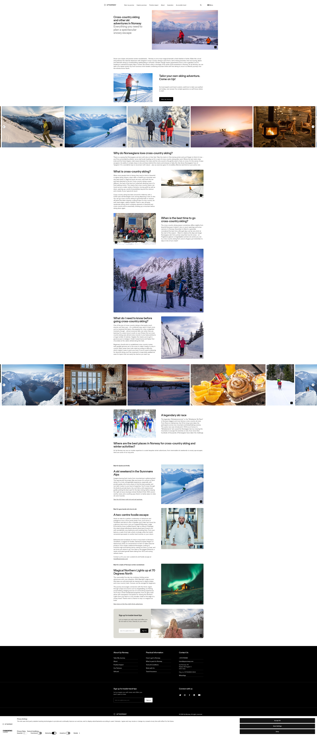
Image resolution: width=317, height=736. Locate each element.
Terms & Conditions (152, 665)
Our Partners (118, 668)
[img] (185, 695)
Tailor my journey (129, 5)
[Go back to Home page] (111, 5)
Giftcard (116, 671)
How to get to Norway (153, 658)
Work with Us (150, 668)
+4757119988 (183, 658)
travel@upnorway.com (121, 559)
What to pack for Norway (154, 661)
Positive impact (153, 5)
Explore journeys (142, 5)
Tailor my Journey (166, 99)
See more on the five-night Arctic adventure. (128, 604)
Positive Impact (119, 665)
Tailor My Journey (119, 658)
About (163, 5)
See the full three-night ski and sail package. (128, 499)
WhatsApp (182, 675)
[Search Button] (201, 5)
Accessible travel (181, 5)
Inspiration (170, 5)
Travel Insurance (151, 671)
